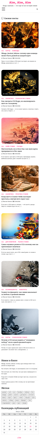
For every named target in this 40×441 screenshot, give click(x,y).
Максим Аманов (7, 58)
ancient (4, 392)
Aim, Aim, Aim (20, 2)
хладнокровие (6, 403)
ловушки (27, 398)
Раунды (20, 146)
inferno (27, 392)
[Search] (37, 9)
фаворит (23, 400)
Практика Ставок (22, 194)
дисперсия (23, 395)
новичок (4, 400)
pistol (10, 395)
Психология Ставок (23, 98)
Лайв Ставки (10, 146)
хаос (29, 400)
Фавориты (23, 290)
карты (15, 398)
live (32, 392)
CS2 (2, 51)
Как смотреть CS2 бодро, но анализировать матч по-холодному (19, 369)
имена (4, 398)
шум (18, 403)
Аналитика (10, 98)
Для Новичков (11, 242)
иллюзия (31, 395)
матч (33, 398)
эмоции (24, 403)
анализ (16, 395)
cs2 (10, 392)
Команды (15, 51)
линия (21, 398)
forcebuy (20, 392)
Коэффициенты (11, 290)
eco (14, 392)
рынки (17, 400)
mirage (4, 395)
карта (9, 398)
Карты (8, 51)
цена (13, 403)
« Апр (19, 438)
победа (11, 400)
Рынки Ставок (23, 242)
